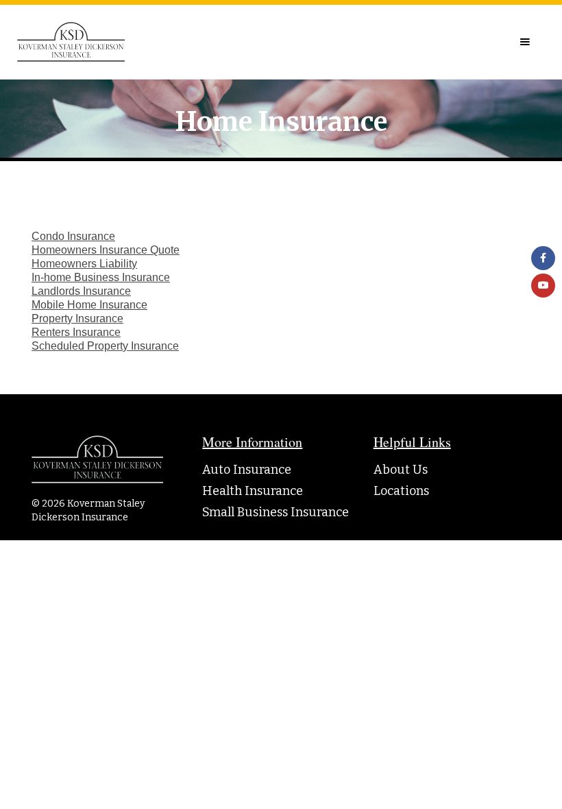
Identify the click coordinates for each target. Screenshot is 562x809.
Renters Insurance (76, 332)
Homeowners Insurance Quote (106, 250)
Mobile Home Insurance (89, 305)
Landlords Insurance (81, 291)
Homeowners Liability (84, 263)
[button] (525, 42)
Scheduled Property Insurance (105, 346)
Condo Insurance (73, 236)
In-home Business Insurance (101, 277)
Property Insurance (77, 318)
